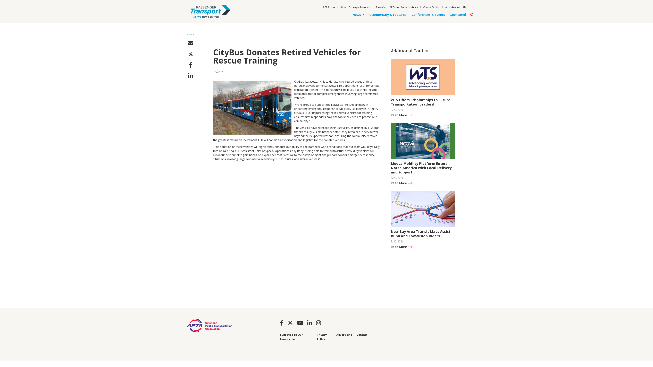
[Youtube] (300, 322)
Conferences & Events (428, 15)
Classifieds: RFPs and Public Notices (397, 7)
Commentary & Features (387, 15)
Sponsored (458, 15)
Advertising (344, 335)
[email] (190, 43)
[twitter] (190, 54)
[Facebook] (281, 322)
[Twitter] (290, 322)
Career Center (431, 7)
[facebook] (190, 64)
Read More (399, 115)
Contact (361, 335)
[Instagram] (318, 322)
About (355, 7)
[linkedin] (190, 75)
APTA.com (329, 7)
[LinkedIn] (309, 322)
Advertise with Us (455, 7)
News (356, 15)
